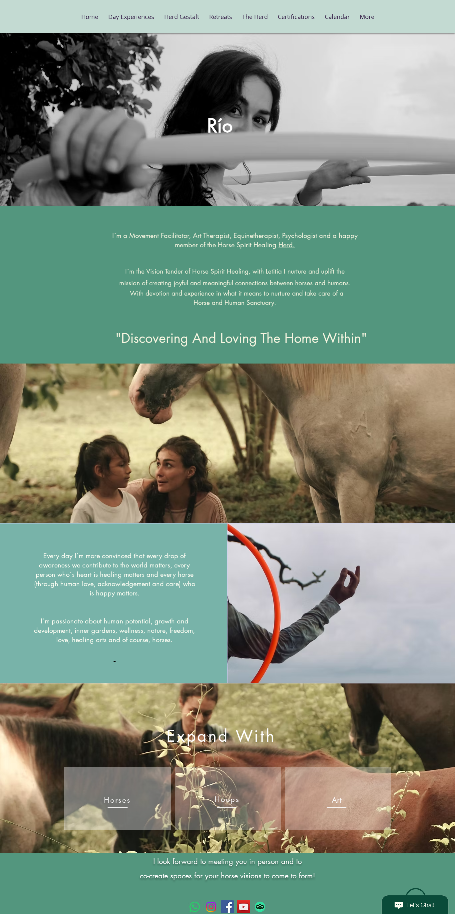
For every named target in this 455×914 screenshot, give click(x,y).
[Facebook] (227, 906)
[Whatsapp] (194, 906)
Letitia (274, 271)
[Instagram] (211, 906)
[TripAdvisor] (259, 906)
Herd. (286, 245)
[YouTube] (243, 906)
